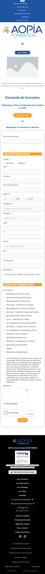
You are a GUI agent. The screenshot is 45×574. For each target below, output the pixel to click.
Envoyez (22, 420)
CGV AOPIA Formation (20, 544)
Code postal (8, 261)
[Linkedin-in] (24, 1)
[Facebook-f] (21, 1)
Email (6, 241)
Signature (7, 386)
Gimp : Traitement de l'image (17, 319)
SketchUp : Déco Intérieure (17, 334)
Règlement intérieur (12, 566)
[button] (22, 43)
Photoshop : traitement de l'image (19, 305)
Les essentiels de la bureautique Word (21, 323)
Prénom (7, 176)
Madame (21, 163)
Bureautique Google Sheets (17, 352)
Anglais (9, 348)
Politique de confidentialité (21, 548)
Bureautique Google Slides (16, 345)
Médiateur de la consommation (20, 553)
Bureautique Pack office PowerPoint (20, 308)
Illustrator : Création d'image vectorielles (22, 312)
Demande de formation (22, 13)
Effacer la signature (27, 390)
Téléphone (8, 204)
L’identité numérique (20, 3)
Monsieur (10, 163)
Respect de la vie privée (20, 562)
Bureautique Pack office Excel (18, 301)
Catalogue (24, 17)
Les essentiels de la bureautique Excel (21, 330)
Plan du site (35, 566)
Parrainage (21, 10)
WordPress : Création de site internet (20, 327)
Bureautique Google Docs (16, 337)
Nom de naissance (10, 185)
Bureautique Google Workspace (18, 297)
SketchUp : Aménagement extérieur (20, 341)
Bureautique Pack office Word (18, 294)
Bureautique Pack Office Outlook (19, 316)
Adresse (7, 213)
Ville (5, 223)
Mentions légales (21, 557)
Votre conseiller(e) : (11, 136)
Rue (5, 251)
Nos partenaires (22, 7)
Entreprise (8, 270)
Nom (5, 167)
